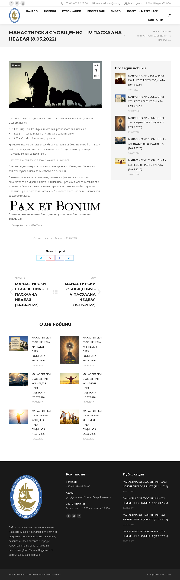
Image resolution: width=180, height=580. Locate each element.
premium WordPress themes (46, 574)
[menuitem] (32, 11)
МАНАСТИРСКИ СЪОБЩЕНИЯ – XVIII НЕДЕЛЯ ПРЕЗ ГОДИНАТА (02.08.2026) (92, 349)
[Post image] (18, 343)
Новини (16, 65)
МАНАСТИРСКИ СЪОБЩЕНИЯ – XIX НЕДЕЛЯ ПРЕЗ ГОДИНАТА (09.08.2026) (41, 349)
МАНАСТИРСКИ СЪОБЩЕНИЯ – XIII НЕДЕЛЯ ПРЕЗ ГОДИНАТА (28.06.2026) (92, 422)
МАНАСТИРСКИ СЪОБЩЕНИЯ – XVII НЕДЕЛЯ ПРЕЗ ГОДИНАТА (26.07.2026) (41, 386)
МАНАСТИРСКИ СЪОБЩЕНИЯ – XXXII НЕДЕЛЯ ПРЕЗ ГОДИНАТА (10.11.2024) (147, 80)
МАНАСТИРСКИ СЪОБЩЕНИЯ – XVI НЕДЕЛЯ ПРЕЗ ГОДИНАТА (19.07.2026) (92, 386)
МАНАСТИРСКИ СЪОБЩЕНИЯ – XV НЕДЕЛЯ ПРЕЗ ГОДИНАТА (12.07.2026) (41, 422)
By (58, 238)
